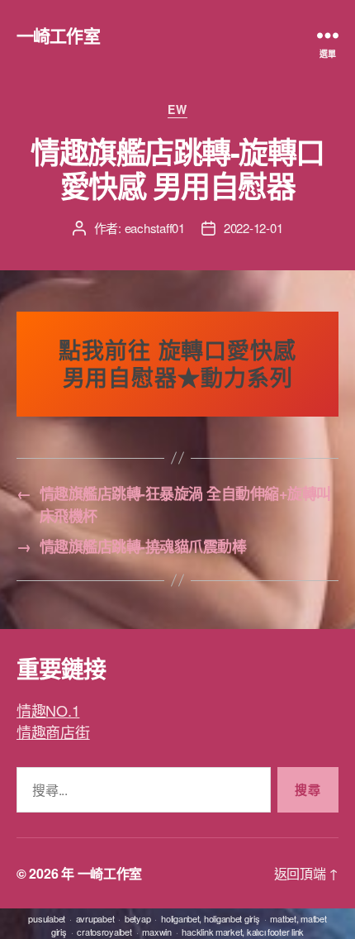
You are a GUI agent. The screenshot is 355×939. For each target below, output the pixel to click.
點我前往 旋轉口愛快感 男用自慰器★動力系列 (177, 363)
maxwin (156, 931)
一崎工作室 (58, 35)
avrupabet (95, 918)
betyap (137, 918)
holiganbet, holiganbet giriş (210, 918)
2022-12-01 (253, 227)
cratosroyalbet (104, 931)
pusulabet (46, 918)
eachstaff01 (155, 227)
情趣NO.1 (48, 710)
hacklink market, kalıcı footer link (243, 931)
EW (177, 109)
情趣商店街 (53, 731)
